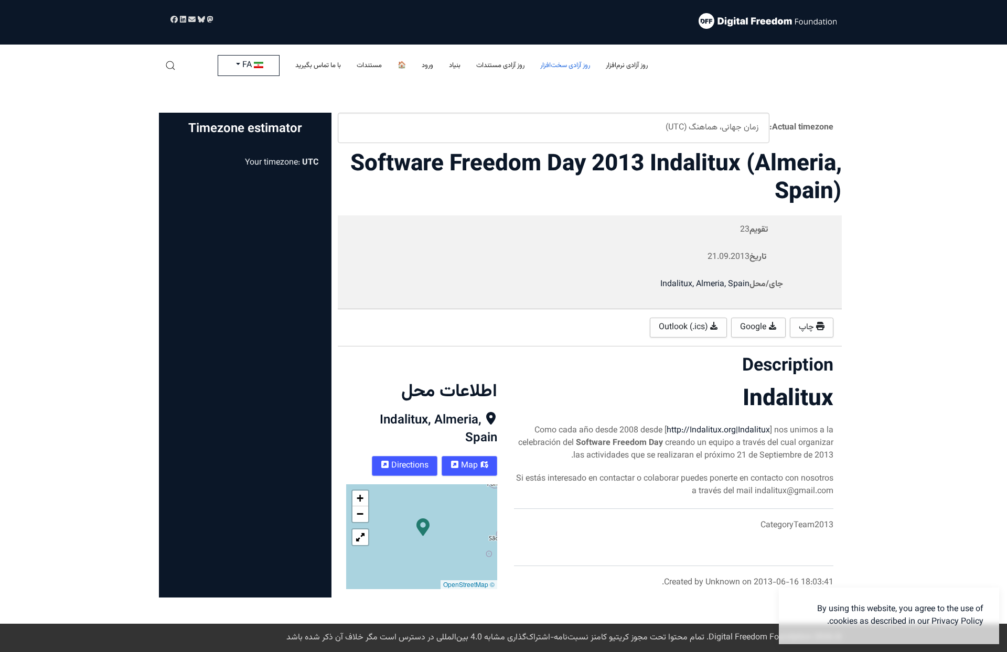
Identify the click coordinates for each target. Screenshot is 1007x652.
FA (247, 65)
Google (754, 327)
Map (469, 465)
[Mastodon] (209, 20)
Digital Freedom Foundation (760, 637)
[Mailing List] (191, 20)
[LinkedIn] (182, 20)
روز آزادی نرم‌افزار (627, 65)
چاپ (807, 327)
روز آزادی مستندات (500, 65)
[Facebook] (174, 20)
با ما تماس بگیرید (318, 65)
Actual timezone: (801, 128)
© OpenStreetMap (469, 584)
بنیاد (454, 65)
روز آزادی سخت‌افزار (565, 65)
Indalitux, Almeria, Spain (438, 429)
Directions (408, 465)
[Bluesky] (200, 20)
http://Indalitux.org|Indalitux (718, 430)
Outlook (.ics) (684, 327)
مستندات (369, 65)
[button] (170, 65)
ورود (427, 65)
